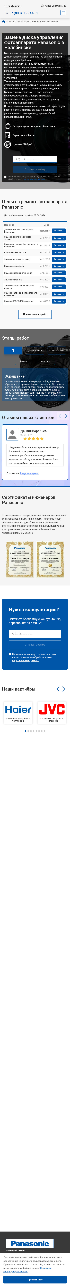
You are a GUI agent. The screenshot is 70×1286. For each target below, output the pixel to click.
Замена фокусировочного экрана (17, 238)
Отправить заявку (35, 169)
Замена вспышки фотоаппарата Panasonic (21, 245)
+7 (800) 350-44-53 (23, 13)
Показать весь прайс (35, 314)
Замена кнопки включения (18, 273)
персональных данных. (34, 179)
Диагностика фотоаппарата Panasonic (18, 230)
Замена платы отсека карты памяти (19, 286)
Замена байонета (13, 279)
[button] (59, 416)
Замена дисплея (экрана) (17, 259)
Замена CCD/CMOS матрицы (18, 301)
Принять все (35, 1279)
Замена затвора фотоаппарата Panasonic (20, 294)
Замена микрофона (14, 266)
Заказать (59, 231)
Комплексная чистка (15, 252)
